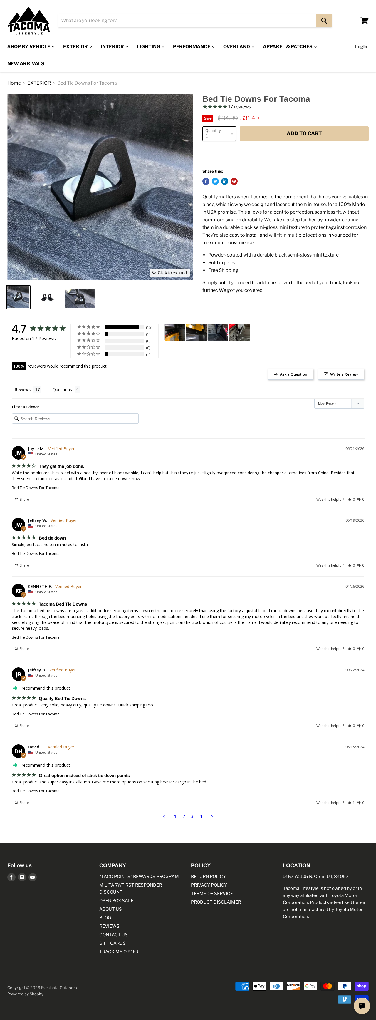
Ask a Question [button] (293, 374)
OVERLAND (237, 46)
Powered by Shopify (25, 993)
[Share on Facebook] (205, 181)
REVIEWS (109, 926)
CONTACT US (113, 934)
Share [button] (24, 499)
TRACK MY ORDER (118, 951)
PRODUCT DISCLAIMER (216, 902)
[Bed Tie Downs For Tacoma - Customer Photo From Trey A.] (218, 332)
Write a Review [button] (344, 374)
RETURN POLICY (208, 876)
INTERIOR (113, 46)
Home (14, 83)
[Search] (324, 20)
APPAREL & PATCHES (288, 46)
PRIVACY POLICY (209, 885)
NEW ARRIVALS (25, 63)
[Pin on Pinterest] (234, 181)
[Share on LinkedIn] (224, 181)
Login (361, 46)
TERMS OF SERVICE (212, 893)
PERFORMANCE (192, 46)
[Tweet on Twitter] (215, 181)
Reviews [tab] (23, 389)
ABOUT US (110, 909)
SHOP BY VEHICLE (29, 46)
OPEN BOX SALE (116, 900)
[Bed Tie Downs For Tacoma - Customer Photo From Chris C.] (175, 332)
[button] (351, 499)
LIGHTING (149, 46)
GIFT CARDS (112, 943)
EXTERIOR (76, 46)
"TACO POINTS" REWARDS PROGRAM (139, 876)
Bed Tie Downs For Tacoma (36, 487)
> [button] (212, 816)
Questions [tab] (62, 389)
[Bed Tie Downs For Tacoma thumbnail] (18, 297)
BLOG (105, 917)
